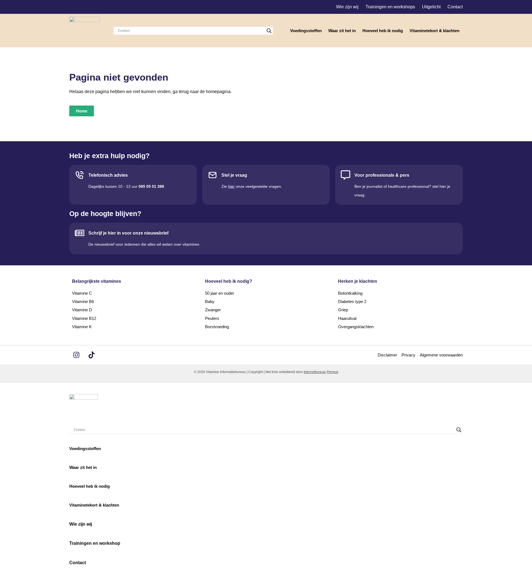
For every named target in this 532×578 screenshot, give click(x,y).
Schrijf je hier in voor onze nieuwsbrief (128, 233)
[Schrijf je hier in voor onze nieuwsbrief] (79, 233)
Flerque (332, 372)
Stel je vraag (234, 175)
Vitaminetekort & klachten (434, 30)
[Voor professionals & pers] (345, 175)
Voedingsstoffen (306, 30)
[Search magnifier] (269, 31)
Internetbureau (315, 372)
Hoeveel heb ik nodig (382, 30)
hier (231, 186)
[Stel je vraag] (212, 175)
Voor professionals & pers (381, 175)
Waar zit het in (342, 30)
